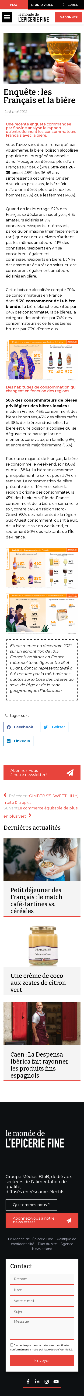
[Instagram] (46, 1382)
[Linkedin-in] (37, 1382)
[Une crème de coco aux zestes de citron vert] (42, 945)
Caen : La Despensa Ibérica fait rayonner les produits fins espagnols (39, 1065)
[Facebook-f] (28, 1382)
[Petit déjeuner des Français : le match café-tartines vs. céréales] (42, 859)
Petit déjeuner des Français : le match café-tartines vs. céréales (36, 901)
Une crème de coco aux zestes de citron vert (38, 983)
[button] (7, 17)
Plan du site (47, 1244)
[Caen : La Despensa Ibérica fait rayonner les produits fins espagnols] (42, 1023)
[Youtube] (56, 1382)
